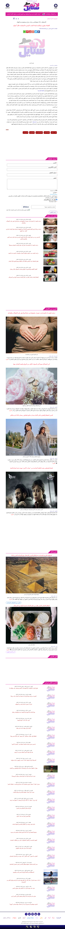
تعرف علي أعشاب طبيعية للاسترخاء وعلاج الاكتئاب (23, 792)
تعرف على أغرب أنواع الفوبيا (23, 720)
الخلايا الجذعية (41, 90)
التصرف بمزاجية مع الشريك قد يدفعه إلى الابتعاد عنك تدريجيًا (23, 696)
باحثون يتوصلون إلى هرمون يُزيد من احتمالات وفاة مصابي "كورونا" (23, 904)
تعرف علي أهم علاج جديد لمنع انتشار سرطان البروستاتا (23, 776)
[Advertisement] (31, 146)
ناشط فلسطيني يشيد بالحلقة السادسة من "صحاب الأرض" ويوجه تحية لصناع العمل (31, 468)
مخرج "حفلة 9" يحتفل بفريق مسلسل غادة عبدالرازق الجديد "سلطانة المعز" (23, 784)
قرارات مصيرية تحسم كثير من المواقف (23, 704)
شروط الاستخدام (53, 194)
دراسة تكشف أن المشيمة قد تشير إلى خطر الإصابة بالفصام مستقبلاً (23, 245)
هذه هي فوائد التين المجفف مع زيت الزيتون (23, 752)
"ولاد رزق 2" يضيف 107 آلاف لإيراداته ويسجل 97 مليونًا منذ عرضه (23, 800)
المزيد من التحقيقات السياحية (13, 602)
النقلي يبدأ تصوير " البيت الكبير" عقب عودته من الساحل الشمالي (23, 856)
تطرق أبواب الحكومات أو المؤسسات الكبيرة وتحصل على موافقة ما (23, 688)
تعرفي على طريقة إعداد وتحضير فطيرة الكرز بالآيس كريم (23, 896)
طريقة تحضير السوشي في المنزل (23, 808)
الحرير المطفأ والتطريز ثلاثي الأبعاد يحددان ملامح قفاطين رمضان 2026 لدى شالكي (31, 415)
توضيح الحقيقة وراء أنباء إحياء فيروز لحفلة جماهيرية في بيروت (23, 832)
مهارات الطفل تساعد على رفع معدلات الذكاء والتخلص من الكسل (23, 768)
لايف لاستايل (50, 18)
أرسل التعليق (53, 212)
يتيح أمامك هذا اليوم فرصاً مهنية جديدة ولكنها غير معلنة (23, 712)
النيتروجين (25, 132)
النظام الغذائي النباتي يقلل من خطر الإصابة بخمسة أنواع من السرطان (24, 277)
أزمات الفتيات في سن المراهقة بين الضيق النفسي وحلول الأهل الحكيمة (30, 14)
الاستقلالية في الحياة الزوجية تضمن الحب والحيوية (23, 872)
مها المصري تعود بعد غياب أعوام (23, 816)
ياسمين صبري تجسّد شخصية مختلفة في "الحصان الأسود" (23, 744)
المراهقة (34, 121)
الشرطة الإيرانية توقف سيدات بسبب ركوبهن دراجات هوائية (23, 760)
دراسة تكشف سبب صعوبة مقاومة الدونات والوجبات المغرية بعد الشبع (23, 253)
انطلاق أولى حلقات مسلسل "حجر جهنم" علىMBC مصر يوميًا (23, 736)
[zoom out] (18, 18)
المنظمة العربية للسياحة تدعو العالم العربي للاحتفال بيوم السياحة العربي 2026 (31, 555)
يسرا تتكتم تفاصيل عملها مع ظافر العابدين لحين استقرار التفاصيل (24, 864)
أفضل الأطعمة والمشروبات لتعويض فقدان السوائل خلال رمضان (23, 269)
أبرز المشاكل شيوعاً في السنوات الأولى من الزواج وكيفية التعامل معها (31, 364)
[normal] (16, 18)
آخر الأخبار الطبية (11, 652)
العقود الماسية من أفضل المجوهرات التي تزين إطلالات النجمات (23, 840)
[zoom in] (14, 18)
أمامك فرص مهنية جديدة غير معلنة (23, 728)
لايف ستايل (53, 132)
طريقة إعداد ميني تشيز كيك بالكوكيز (23, 848)
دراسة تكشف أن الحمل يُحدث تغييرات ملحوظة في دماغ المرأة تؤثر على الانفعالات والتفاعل (31, 313)
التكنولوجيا (32, 132)
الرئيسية (55, 18)
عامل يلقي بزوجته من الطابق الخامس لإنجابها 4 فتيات (23, 824)
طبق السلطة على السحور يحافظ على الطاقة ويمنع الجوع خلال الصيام (23, 261)
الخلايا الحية (46, 132)
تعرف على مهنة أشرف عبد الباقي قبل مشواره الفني (23, 888)
